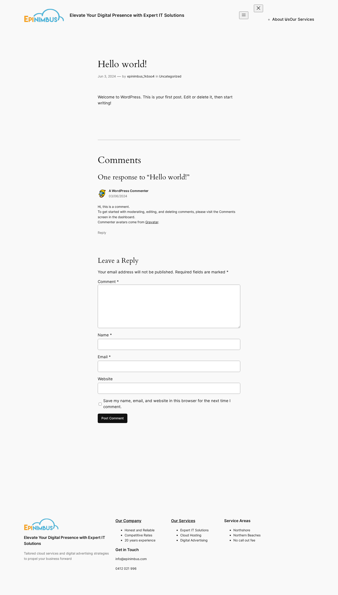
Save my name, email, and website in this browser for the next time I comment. (166, 403)
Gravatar (151, 222)
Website (105, 379)
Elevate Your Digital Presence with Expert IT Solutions (127, 15)
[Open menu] (243, 15)
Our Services (302, 19)
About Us (281, 19)
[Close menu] (258, 8)
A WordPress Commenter (129, 191)
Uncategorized (170, 76)
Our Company (128, 520)
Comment (108, 281)
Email (104, 357)
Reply (102, 233)
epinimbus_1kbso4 (141, 76)
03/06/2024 (118, 196)
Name (105, 335)
